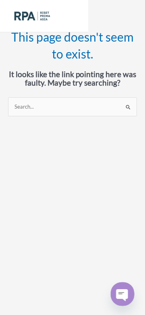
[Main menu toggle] (72, 16)
